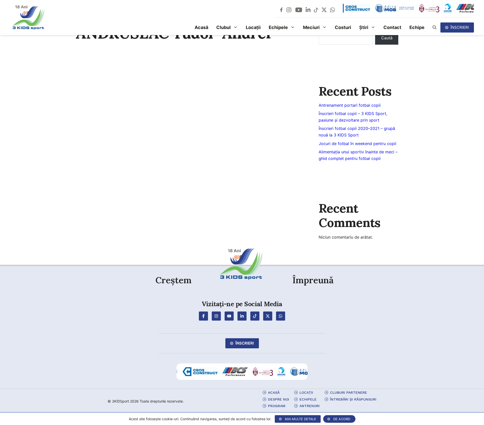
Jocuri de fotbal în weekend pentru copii (357, 143)
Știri (363, 27)
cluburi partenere (348, 392)
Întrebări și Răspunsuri (353, 399)
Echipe (417, 27)
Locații (253, 27)
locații (306, 392)
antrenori (309, 406)
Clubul (223, 27)
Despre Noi (278, 399)
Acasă (201, 27)
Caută (386, 37)
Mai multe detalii (300, 419)
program (276, 406)
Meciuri (311, 27)
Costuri (343, 27)
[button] (434, 27)
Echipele (278, 27)
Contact (392, 27)
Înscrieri (459, 27)
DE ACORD (341, 419)
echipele (308, 399)
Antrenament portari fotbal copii (350, 105)
